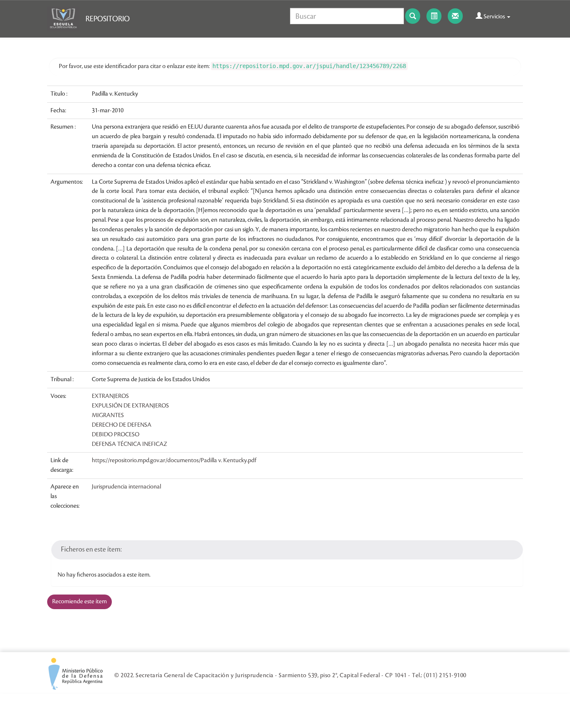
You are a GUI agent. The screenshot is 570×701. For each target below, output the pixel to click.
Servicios (494, 16)
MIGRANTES (108, 415)
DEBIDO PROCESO (115, 434)
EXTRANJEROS (110, 396)
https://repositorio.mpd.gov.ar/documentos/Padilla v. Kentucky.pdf (174, 460)
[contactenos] (455, 16)
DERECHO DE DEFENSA (121, 425)
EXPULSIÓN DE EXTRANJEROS (130, 405)
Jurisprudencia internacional (126, 486)
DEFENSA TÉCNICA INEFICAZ (129, 444)
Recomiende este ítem (79, 601)
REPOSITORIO (108, 19)
